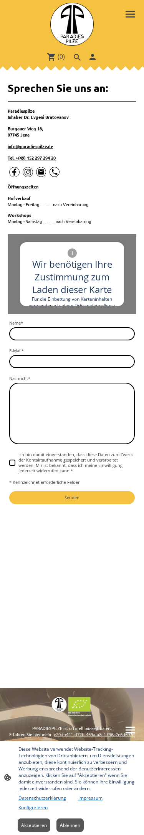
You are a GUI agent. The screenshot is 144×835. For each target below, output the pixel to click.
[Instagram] (28, 172)
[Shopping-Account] (92, 57)
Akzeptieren (34, 825)
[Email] (41, 172)
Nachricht (19, 378)
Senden (72, 497)
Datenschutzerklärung (42, 798)
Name (16, 323)
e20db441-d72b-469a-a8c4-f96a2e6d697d (94, 734)
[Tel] (55, 172)
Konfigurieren (33, 807)
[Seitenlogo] (71, 24)
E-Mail (16, 350)
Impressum (90, 798)
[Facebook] (14, 172)
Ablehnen (70, 825)
